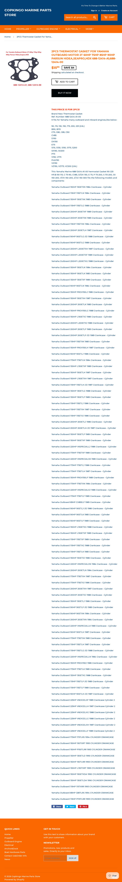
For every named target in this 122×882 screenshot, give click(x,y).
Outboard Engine (47, 29)
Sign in (94, 11)
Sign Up (72, 858)
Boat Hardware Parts (14, 852)
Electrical (72, 29)
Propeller (23, 29)
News (7, 859)
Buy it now (64, 93)
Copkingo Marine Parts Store (27, 12)
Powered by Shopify (14, 879)
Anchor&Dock (11, 848)
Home (7, 29)
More (89, 29)
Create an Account (109, 11)
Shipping (56, 72)
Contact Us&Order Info (15, 856)
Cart (111, 17)
